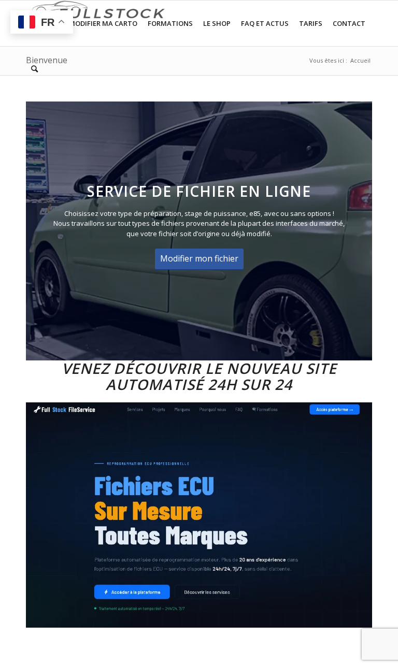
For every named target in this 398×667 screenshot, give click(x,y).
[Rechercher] (34, 69)
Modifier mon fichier (199, 258)
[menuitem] (103, 23)
